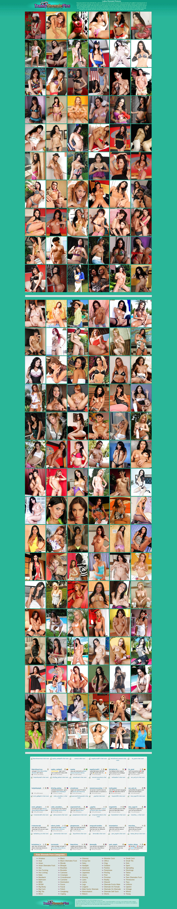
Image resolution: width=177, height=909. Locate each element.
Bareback (42, 877)
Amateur (42, 858)
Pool (105, 875)
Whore (128, 891)
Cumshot (63, 880)
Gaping (63, 894)
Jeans (84, 875)
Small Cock (130, 858)
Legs (84, 884)
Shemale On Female (112, 887)
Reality (106, 880)
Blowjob (63, 866)
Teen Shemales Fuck (134, 877)
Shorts (106, 894)
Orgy (106, 863)
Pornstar (107, 877)
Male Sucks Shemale (90, 889)
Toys (127, 882)
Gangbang (64, 891)
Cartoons (63, 873)
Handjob (85, 866)
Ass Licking (43, 873)
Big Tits (41, 891)
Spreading (130, 868)
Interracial (86, 870)
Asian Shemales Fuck (47, 866)
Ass (40, 868)
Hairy (84, 863)
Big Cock (42, 889)
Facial (62, 887)
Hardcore (85, 868)
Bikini (41, 894)
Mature (84, 894)
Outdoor (107, 866)
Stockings (129, 870)
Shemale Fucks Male (112, 884)
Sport (128, 866)
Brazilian (63, 868)
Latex (84, 880)
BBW (40, 882)
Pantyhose (108, 870)
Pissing (107, 873)
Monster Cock (109, 858)
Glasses (85, 858)
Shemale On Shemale (112, 889)
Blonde (63, 863)
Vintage (129, 889)
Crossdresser (65, 877)
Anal (40, 861)
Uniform (129, 884)
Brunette (63, 870)
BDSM (41, 884)
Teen (127, 875)
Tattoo (128, 873)
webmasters (79, 905)
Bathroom (42, 880)
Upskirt (128, 887)
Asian (41, 863)
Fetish (62, 889)
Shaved (107, 882)
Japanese (86, 873)
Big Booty (42, 887)
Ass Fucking (43, 870)
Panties (107, 868)
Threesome (130, 880)
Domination (64, 882)
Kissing (85, 877)
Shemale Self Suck (111, 891)
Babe (40, 875)
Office (106, 861)
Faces (62, 884)
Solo (127, 863)
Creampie (64, 875)
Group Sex (86, 861)
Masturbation (87, 891)
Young (128, 894)
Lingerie (85, 887)
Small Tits (129, 861)
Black (62, 858)
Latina (84, 882)
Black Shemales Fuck (68, 861)
